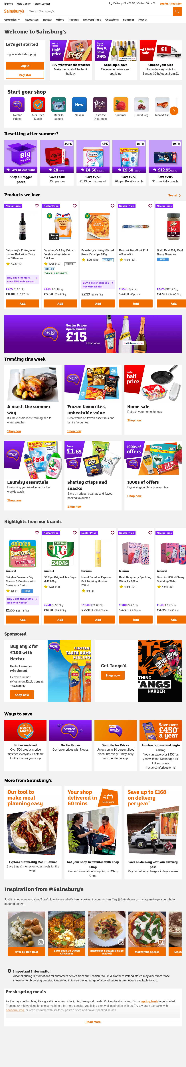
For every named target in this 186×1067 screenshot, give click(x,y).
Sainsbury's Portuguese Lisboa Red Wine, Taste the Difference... (20, 254)
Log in (25, 65)
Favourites (32, 19)
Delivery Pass (92, 20)
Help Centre (24, 3)
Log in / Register (171, 3)
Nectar (47, 19)
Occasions (112, 19)
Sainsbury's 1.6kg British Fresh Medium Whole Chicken (59, 254)
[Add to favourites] (37, 206)
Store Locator (42, 3)
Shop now (14, 431)
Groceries (10, 19)
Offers (60, 19)
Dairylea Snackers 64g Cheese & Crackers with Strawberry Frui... (20, 581)
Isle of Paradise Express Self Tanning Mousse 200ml (96, 581)
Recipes (73, 19)
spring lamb (149, 1001)
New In (142, 19)
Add (22, 303)
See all (172, 195)
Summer (128, 19)
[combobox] (100, 11)
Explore (8, 3)
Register (25, 75)
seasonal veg (15, 1010)
